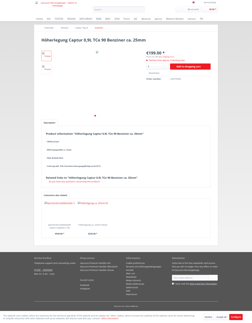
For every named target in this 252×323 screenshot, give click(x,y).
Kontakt (129, 270)
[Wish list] (178, 9)
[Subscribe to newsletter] (213, 278)
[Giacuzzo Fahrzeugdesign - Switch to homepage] (58, 8)
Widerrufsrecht (133, 280)
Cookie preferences (135, 263)
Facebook (84, 285)
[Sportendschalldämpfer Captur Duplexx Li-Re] (59, 212)
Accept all (221, 317)
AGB (128, 290)
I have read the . (195, 283)
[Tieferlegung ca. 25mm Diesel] (93, 212)
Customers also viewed (55, 195)
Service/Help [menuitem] (210, 2)
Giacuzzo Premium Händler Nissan (97, 270)
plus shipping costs (166, 56)
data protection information (203, 283)
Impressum (131, 294)
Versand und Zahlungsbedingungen (143, 266)
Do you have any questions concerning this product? (74, 181)
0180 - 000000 (43, 270)
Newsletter (131, 277)
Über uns (130, 273)
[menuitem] (119, 9)
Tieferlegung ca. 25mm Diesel (92, 224)
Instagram (85, 288)
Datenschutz (132, 287)
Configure (236, 317)
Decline (208, 317)
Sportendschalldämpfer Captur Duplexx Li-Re (59, 226)
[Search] (142, 9)
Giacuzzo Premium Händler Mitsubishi (99, 266)
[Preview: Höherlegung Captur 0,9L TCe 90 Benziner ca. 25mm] (46, 56)
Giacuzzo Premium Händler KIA (95, 263)
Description (49, 122)
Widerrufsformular (135, 284)
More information (110, 318)
